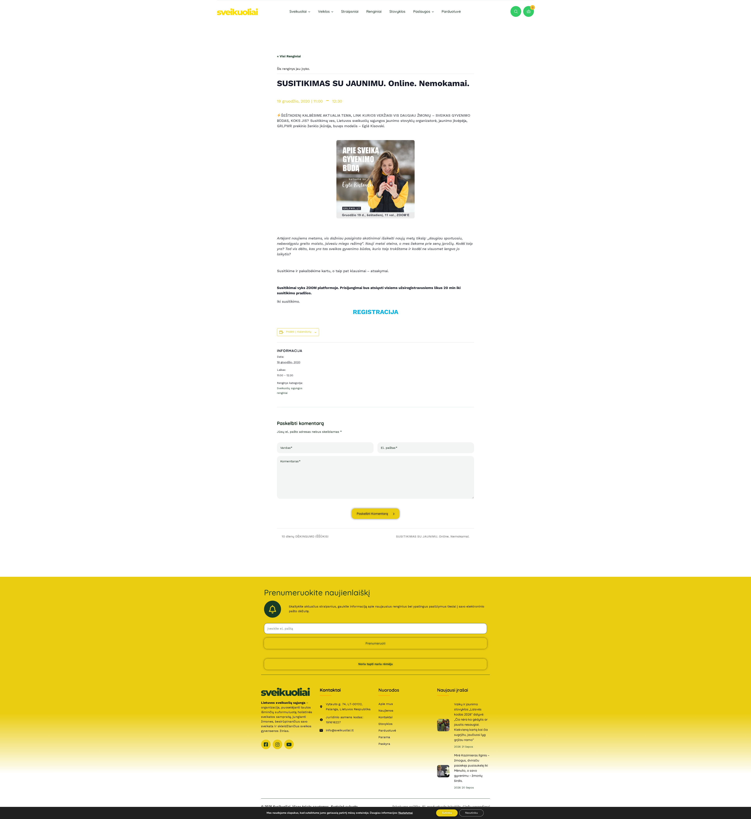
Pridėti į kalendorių (298, 331)
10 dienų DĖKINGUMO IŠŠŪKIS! (304, 536)
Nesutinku (471, 813)
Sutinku (447, 813)
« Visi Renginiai (289, 56)
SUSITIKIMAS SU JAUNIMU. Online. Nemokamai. (433, 536)
